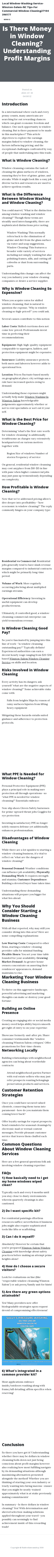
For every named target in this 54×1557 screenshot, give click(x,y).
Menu (6, 19)
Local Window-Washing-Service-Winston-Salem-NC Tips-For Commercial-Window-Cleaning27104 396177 (25, 9)
